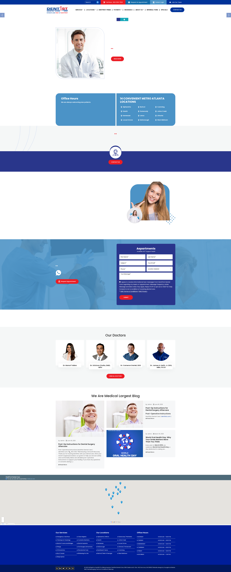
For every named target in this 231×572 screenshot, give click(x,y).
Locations (90, 10)
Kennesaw (126, 116)
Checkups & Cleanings (63, 540)
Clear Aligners (82, 537)
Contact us (115, 162)
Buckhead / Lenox (102, 550)
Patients (117, 10)
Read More (117, 59)
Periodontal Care (83, 550)
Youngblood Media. (169, 567)
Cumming (160, 107)
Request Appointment (68, 281)
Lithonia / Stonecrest (125, 547)
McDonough (144, 120)
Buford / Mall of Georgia (104, 553)
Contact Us (177, 10)
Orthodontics (61, 550)
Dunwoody (144, 111)
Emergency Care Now (63, 537)
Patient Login (159, 2)
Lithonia (160, 116)
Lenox (142, 116)
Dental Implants (83, 543)
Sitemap (111, 569)
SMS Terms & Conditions (129, 291)
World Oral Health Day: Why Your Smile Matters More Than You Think (158, 439)
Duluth (125, 111)
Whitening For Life (83, 553)
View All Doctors (115, 376)
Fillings (59, 547)
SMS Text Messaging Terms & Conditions (96, 569)
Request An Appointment (139, 2)
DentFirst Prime (105, 10)
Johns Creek (162, 111)
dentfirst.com (165, 416)
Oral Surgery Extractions (85, 547)
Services (78, 10)
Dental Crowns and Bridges (65, 543)
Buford (142, 107)
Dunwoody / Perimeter (125, 537)
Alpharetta (127, 107)
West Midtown (162, 120)
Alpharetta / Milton (103, 537)
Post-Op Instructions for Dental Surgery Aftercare (76, 445)
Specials (164, 10)
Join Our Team (177, 2)
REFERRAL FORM (152, 10)
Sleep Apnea (60, 557)
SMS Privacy (143, 291)
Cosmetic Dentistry (84, 540)
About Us (139, 10)
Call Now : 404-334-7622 (114, 2)
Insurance (128, 10)
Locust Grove (128, 120)
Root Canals (60, 553)
